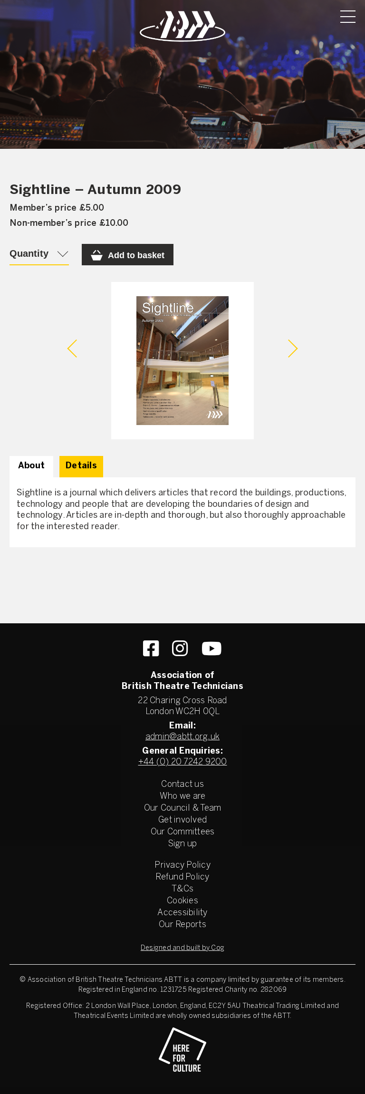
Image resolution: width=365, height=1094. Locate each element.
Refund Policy (182, 877)
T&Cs (182, 889)
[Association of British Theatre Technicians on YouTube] (212, 648)
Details (81, 466)
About (31, 466)
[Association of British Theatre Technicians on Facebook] (151, 648)
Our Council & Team (182, 808)
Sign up (182, 844)
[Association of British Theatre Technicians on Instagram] (180, 648)
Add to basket (136, 255)
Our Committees (183, 832)
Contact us (182, 785)
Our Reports (182, 925)
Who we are (183, 797)
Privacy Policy (182, 866)
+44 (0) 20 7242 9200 (182, 762)
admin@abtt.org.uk (182, 737)
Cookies (182, 901)
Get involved (182, 820)
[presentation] (76, 349)
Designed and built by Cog (182, 948)
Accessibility (182, 913)
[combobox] (39, 254)
